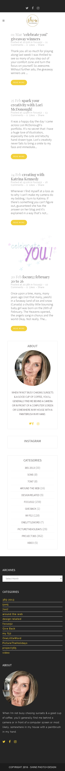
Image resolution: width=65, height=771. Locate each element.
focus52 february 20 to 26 (30, 279)
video (30, 542)
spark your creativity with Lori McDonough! (26, 105)
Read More (18, 82)
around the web (30, 488)
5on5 (31, 474)
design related (31, 495)
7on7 (31, 481)
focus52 (37, 42)
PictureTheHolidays (30, 529)
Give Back (30, 508)
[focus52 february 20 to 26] (33, 253)
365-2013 (30, 467)
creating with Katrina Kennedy (27, 176)
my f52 (29, 515)
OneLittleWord (30, 522)
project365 (29, 536)
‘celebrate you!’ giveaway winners (29, 36)
